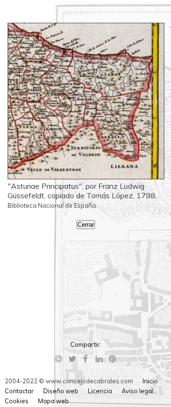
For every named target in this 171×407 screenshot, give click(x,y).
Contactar (19, 391)
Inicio (150, 381)
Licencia (100, 391)
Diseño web (60, 391)
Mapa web (53, 401)
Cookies (16, 401)
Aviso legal (137, 391)
